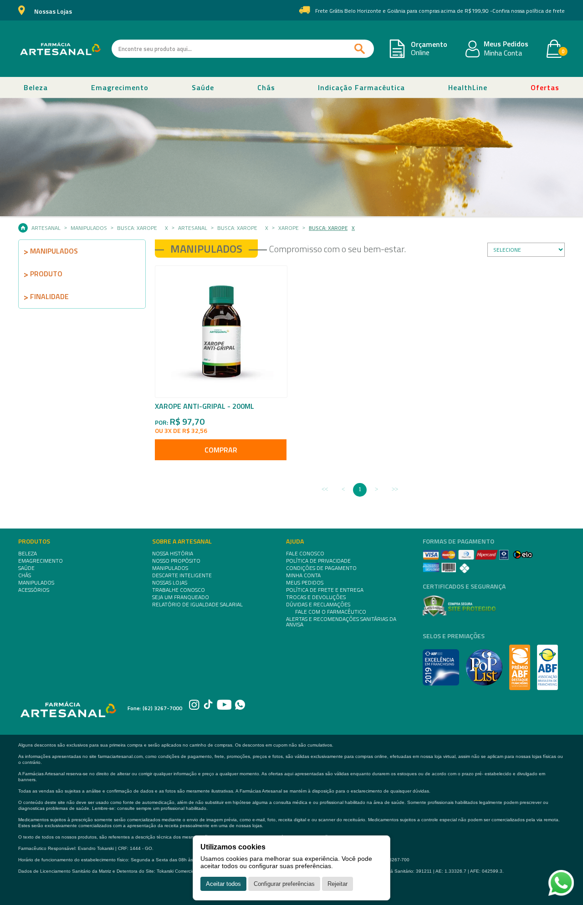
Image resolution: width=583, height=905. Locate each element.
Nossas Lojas (53, 11)
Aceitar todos (223, 883)
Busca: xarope (137, 228)
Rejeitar (337, 883)
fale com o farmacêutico (330, 611)
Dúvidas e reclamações (318, 604)
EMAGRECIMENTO (40, 560)
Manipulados (89, 228)
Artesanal (46, 228)
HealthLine (467, 87)
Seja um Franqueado (180, 597)
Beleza (36, 87)
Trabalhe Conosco (178, 590)
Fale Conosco (305, 553)
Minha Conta (503, 53)
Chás (266, 87)
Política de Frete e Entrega (324, 590)
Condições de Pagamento (321, 568)
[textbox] (243, 49)
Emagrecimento (119, 87)
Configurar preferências (284, 883)
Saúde (203, 87)
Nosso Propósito (176, 560)
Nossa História (172, 553)
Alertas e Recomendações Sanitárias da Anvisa (341, 621)
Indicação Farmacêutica (361, 87)
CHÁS (24, 575)
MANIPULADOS (36, 582)
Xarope (288, 228)
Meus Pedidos (506, 44)
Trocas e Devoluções (316, 597)
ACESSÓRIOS (33, 590)
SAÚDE (26, 568)
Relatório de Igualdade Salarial (197, 604)
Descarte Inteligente (182, 575)
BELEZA (27, 553)
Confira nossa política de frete (528, 11)
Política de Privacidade (318, 560)
